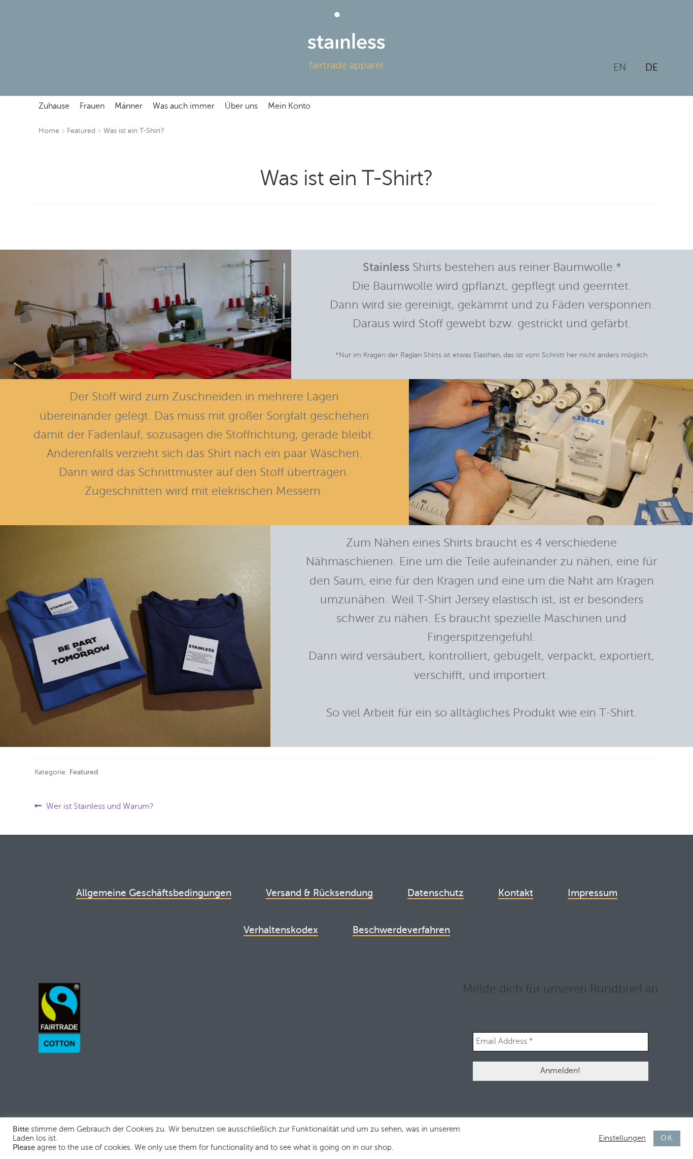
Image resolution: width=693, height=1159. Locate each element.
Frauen (92, 106)
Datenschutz (435, 893)
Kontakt (515, 893)
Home (49, 130)
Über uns (241, 106)
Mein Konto (289, 106)
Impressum (592, 893)
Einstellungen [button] (622, 1138)
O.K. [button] (667, 1138)
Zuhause (54, 106)
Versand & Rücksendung (319, 893)
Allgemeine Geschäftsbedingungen (153, 893)
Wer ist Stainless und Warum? (100, 807)
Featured (81, 130)
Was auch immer (184, 106)
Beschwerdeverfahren (401, 930)
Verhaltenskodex (281, 930)
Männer (129, 106)
